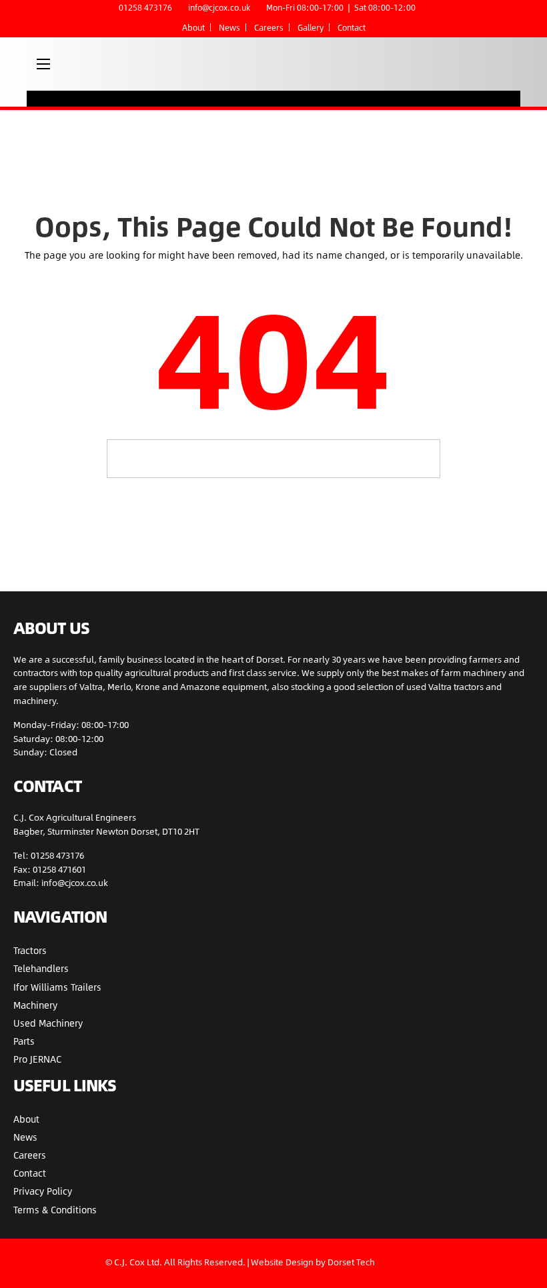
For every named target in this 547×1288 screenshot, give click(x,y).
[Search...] (423, 458)
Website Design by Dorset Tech (313, 1262)
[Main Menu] (43, 64)
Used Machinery (48, 1023)
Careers (269, 27)
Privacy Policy (42, 1191)
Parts (24, 1041)
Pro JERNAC (37, 1059)
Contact (352, 27)
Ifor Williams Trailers (57, 987)
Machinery (35, 1005)
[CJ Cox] (266, 64)
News (229, 27)
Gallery (311, 27)
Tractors (30, 950)
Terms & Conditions (55, 1210)
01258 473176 (145, 7)
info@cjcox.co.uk (219, 7)
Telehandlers (41, 968)
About (193, 27)
